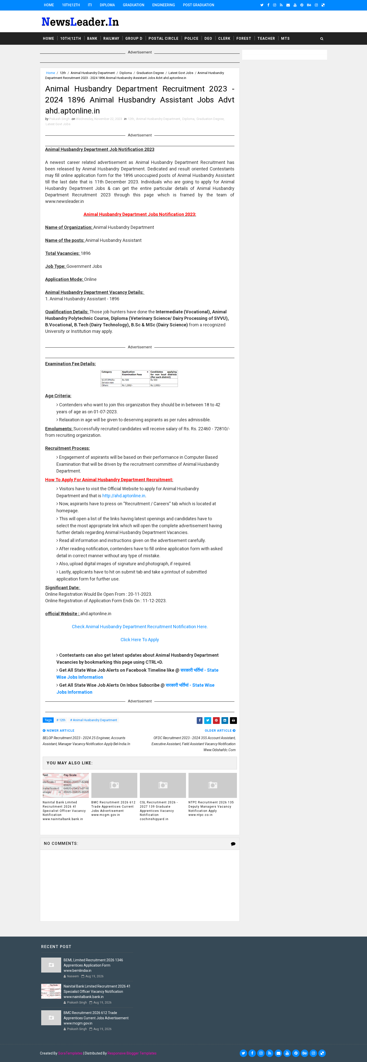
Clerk (224, 38)
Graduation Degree (150, 73)
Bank (92, 38)
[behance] (309, 5)
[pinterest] (302, 5)
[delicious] (323, 5)
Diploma (107, 5)
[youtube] (295, 5)
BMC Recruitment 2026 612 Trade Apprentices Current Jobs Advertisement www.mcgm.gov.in (113, 809)
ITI (90, 5)
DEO (208, 38)
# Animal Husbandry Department (93, 720)
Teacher (266, 38)
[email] (288, 5)
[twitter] (262, 5)
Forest (243, 38)
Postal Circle (164, 38)
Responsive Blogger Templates (132, 1053)
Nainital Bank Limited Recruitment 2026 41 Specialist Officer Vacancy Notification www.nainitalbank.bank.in (64, 811)
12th (63, 73)
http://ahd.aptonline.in (123, 495)
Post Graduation (198, 5)
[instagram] (274, 5)
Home (49, 5)
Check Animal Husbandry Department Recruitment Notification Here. (140, 626)
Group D (134, 38)
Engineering (163, 5)
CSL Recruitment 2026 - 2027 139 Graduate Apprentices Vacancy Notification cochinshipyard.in (159, 811)
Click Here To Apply (140, 639)
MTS (285, 38)
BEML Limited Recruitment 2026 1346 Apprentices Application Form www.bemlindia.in (93, 965)
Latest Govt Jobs (181, 73)
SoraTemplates (70, 1053)
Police (191, 38)
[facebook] (268, 5)
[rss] (281, 5)
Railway (111, 38)
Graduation (133, 5)
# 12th (60, 720)
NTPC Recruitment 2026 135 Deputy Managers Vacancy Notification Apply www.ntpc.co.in (211, 809)
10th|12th (71, 5)
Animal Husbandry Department (93, 73)
